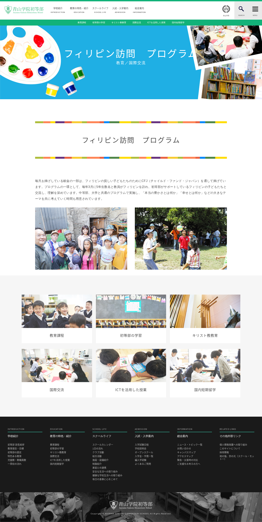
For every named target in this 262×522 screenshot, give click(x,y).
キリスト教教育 (118, 22)
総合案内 (139, 10)
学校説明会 (140, 448)
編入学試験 (140, 460)
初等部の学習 (98, 22)
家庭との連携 (99, 467)
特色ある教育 (14, 456)
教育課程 (82, 22)
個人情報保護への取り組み (233, 444)
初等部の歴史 (14, 452)
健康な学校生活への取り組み (107, 475)
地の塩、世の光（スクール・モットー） (237, 458)
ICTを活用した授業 (156, 22)
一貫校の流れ (14, 464)
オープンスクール (144, 452)
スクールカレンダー (102, 444)
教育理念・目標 (16, 448)
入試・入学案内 (120, 10)
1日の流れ (97, 448)
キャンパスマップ (186, 452)
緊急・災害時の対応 (187, 460)
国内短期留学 (178, 22)
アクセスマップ (185, 456)
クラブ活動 (98, 452)
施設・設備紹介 (100, 460)
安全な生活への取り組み (105, 471)
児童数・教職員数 (17, 460)
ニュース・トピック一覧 (189, 444)
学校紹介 (58, 10)
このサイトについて (230, 448)
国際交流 (137, 22)
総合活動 (97, 456)
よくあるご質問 (143, 464)
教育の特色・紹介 (79, 10)
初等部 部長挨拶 (16, 444)
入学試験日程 (142, 444)
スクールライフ (100, 10)
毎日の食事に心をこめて (105, 479)
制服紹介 (97, 464)
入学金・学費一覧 (144, 456)
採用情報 (224, 452)
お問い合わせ (184, 448)
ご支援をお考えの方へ (188, 464)
